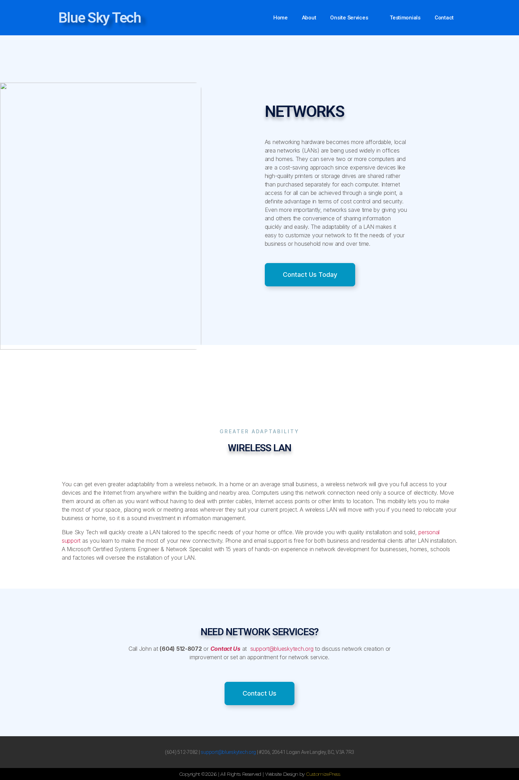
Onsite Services (349, 17)
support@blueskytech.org (281, 648)
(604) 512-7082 (181, 752)
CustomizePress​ (323, 774)
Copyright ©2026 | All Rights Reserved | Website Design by (242, 774)
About (309, 17)
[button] (310, 274)
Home (280, 17)
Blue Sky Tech (99, 17)
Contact (444, 17)
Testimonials (405, 17)
